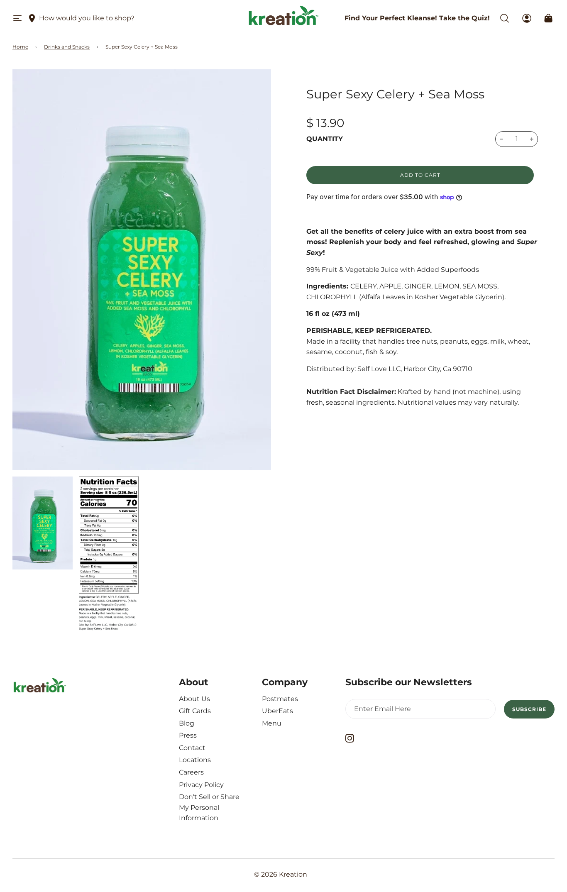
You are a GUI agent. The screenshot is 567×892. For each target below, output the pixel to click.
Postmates (280, 699)
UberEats (277, 711)
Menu (271, 723)
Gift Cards (195, 711)
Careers (191, 772)
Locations (195, 760)
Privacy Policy (201, 785)
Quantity (324, 139)
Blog (186, 723)
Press (188, 735)
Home (20, 47)
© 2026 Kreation (280, 874)
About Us (194, 699)
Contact (192, 748)
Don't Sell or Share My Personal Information (209, 807)
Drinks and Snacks (67, 47)
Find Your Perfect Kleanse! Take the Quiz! (417, 18)
